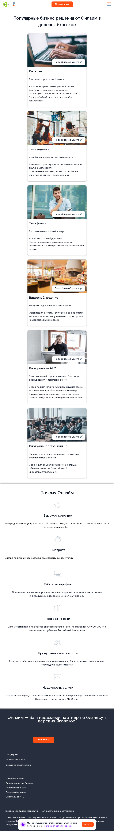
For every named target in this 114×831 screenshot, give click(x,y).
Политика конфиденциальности (21, 811)
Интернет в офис (15, 778)
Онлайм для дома (15, 759)
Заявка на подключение (18, 765)
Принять (88, 824)
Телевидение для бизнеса (20, 783)
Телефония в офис (16, 787)
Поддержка (12, 754)
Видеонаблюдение (16, 792)
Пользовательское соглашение (57, 811)
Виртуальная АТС (15, 796)
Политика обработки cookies (57, 826)
